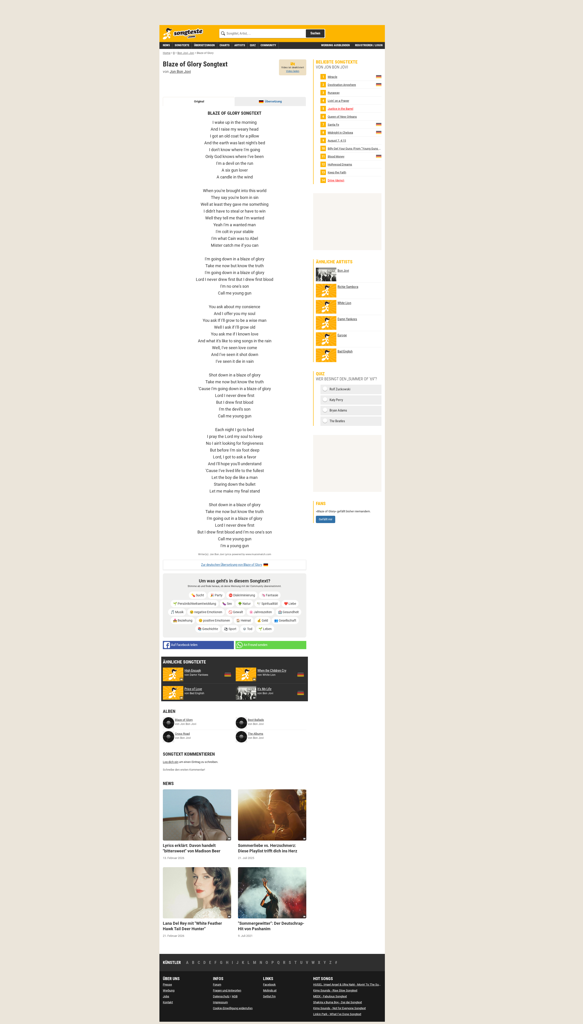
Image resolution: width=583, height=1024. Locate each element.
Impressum (220, 1002)
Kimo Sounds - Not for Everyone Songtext (339, 1008)
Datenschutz (221, 996)
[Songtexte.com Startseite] (184, 33)
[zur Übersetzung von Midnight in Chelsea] (378, 132)
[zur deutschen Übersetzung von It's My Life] (300, 693)
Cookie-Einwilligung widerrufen (233, 1008)
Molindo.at (269, 990)
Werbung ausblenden (335, 45)
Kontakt (168, 1002)
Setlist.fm (269, 996)
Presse (167, 984)
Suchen (315, 33)
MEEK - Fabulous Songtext (330, 996)
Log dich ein (170, 762)
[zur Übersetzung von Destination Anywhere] (378, 84)
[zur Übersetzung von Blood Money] (378, 156)
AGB (235, 996)
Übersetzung (273, 101)
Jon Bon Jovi (180, 71)
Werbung (168, 990)
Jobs (166, 996)
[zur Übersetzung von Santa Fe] (378, 124)
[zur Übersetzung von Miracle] (378, 76)
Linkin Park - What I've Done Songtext (337, 1014)
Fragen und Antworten (227, 990)
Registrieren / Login (369, 45)
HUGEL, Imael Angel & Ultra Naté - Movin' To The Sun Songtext (352, 984)
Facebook (269, 984)
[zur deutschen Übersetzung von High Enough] (227, 674)
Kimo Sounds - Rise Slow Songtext (335, 990)
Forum (217, 984)
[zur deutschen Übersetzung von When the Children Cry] (300, 674)
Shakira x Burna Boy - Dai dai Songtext (337, 1002)
